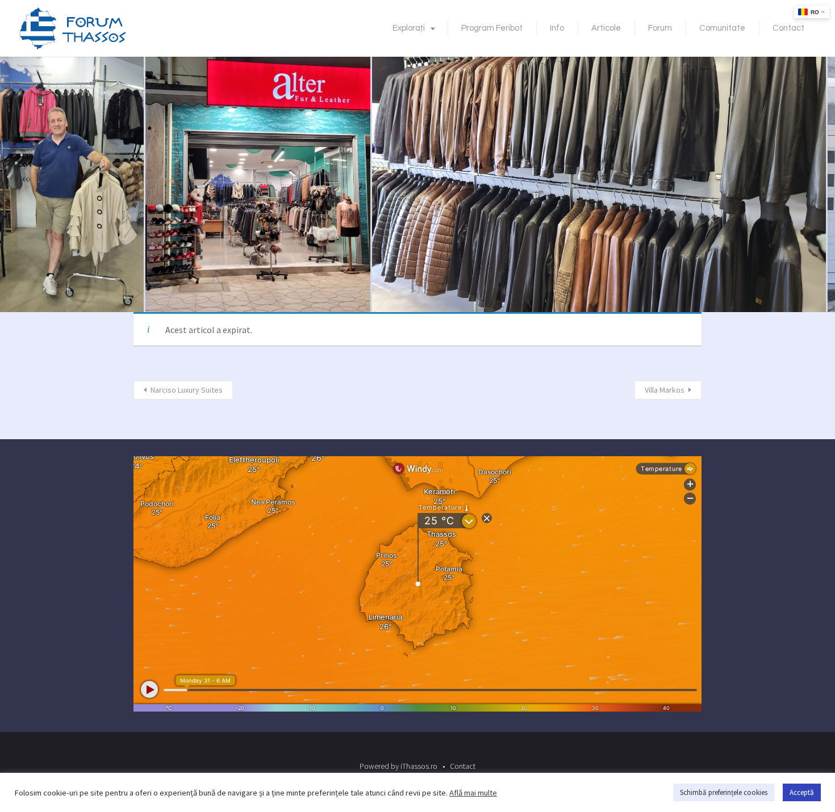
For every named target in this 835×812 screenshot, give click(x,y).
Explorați (409, 28)
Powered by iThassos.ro (398, 766)
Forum (660, 28)
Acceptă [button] (802, 792)
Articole (606, 28)
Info (557, 28)
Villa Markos (664, 390)
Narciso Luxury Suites (187, 390)
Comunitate (722, 28)
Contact (788, 28)
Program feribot (492, 28)
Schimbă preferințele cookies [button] (723, 792)
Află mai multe (473, 793)
